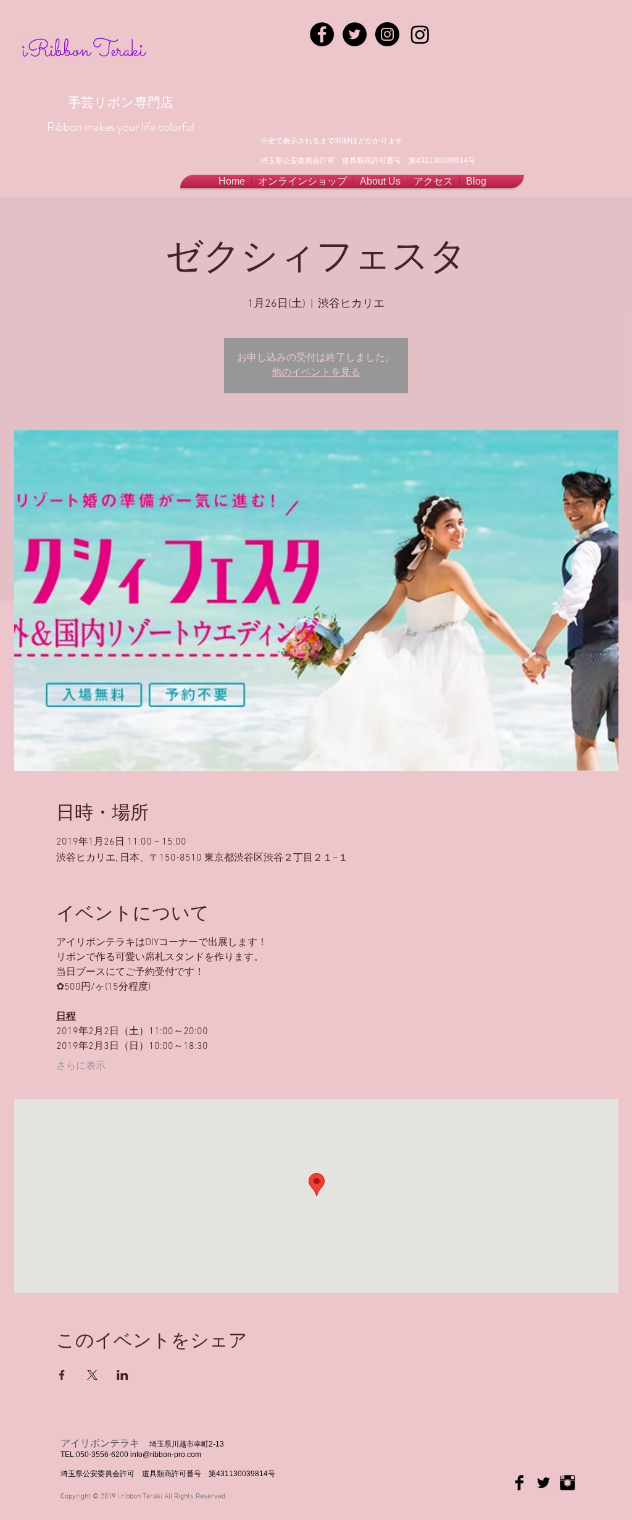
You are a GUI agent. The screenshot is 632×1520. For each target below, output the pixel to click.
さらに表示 (81, 1066)
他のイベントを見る (316, 373)
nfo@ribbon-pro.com (166, 1454)
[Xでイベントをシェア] (92, 1375)
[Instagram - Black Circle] (387, 34)
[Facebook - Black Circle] (322, 34)
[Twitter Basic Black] (543, 1482)
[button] (380, 181)
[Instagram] (420, 34)
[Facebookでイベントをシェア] (62, 1375)
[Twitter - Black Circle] (355, 34)
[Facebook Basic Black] (519, 1482)
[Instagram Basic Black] (567, 1482)
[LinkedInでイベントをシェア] (122, 1375)
